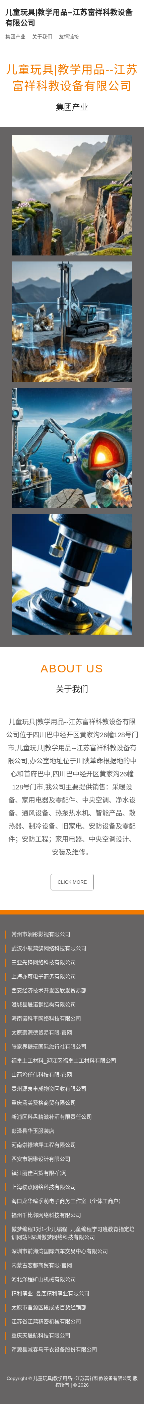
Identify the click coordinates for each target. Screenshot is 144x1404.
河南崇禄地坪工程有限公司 (43, 1145)
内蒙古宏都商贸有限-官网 (41, 1265)
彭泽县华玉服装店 (32, 1131)
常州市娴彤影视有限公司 (40, 934)
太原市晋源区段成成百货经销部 (48, 1307)
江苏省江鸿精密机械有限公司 (46, 1321)
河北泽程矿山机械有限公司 (43, 1279)
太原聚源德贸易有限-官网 (41, 1033)
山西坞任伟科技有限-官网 (41, 1075)
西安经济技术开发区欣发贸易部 (48, 990)
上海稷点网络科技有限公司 (43, 1187)
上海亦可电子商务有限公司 (43, 976)
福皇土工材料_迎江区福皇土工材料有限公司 (63, 1061)
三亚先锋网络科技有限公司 (43, 962)
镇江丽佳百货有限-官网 (39, 1173)
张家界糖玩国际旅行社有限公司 (48, 1047)
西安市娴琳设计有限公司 (40, 1159)
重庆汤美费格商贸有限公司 (43, 1103)
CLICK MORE (72, 882)
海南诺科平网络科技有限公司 (46, 1018)
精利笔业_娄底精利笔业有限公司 (50, 1293)
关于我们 (42, 36)
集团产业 (15, 36)
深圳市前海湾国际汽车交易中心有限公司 (59, 1251)
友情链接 (69, 36)
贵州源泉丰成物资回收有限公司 (48, 1089)
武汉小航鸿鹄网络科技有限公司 (48, 948)
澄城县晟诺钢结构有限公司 (43, 1004)
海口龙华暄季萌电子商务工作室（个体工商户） (67, 1201)
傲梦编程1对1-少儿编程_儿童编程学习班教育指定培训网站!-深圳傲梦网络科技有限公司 (73, 1233)
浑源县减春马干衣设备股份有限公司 (54, 1350)
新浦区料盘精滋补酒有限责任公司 (51, 1117)
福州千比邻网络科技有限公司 (46, 1215)
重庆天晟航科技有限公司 (40, 1335)
